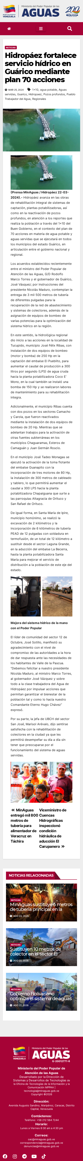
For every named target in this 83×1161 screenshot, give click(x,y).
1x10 (35, 89)
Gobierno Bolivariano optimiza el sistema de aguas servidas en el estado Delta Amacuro (40, 1001)
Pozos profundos (54, 94)
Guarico (22, 94)
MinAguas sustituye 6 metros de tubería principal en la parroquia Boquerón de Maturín (41, 912)
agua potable (48, 89)
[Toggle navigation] (41, 29)
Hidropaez (35, 94)
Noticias (11, 47)
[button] (70, 28)
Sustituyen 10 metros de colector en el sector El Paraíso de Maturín (35, 953)
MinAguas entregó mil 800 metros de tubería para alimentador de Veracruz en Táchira (24, 826)
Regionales (39, 98)
